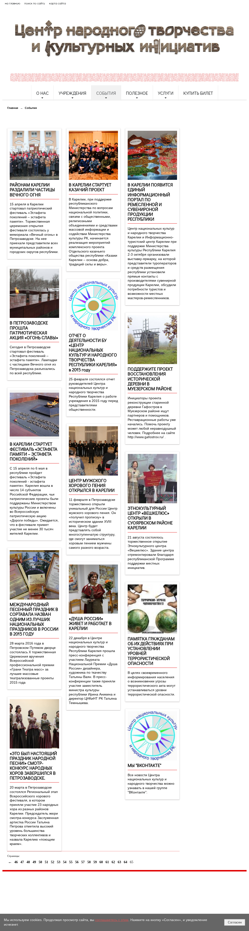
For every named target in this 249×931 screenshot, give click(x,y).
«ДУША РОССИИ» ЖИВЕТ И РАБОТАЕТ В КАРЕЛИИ (90, 623)
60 (101, 862)
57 (83, 862)
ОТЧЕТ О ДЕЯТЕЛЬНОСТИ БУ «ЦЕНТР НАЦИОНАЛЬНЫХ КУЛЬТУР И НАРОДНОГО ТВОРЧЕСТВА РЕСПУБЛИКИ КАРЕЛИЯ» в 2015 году (93, 352)
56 (77, 862)
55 (70, 862)
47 (22, 862)
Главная (12, 107)
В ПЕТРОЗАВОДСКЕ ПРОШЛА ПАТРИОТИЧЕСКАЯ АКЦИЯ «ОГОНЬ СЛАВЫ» (34, 330)
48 (28, 862)
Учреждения (72, 93)
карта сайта (57, 3)
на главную (12, 3)
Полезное (137, 93)
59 (95, 862)
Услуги (165, 93)
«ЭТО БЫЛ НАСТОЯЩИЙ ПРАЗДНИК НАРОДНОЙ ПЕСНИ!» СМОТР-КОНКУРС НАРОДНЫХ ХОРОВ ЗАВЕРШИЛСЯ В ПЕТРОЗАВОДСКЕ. (33, 765)
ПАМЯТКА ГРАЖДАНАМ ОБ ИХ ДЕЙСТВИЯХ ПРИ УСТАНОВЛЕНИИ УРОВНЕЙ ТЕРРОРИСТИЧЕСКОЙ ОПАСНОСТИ (151, 651)
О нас (42, 93)
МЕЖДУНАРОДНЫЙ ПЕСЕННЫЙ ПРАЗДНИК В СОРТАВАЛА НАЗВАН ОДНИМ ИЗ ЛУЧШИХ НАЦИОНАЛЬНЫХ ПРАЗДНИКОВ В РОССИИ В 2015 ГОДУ (34, 619)
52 (52, 862)
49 (34, 862)
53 (58, 862)
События (106, 93)
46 (16, 862)
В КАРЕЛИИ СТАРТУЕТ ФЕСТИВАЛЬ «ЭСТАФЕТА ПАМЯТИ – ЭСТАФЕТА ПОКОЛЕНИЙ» (33, 451)
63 (119, 862)
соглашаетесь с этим (111, 920)
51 (46, 862)
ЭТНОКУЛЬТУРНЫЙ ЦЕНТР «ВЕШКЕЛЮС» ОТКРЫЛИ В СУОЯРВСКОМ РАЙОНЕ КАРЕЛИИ (150, 518)
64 (125, 862)
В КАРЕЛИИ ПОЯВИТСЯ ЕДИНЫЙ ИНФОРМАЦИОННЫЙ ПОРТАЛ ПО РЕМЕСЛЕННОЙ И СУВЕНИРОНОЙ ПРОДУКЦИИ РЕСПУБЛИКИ (150, 202)
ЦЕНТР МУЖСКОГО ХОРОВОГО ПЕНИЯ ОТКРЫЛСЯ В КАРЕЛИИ (92, 485)
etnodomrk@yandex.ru (120, 893)
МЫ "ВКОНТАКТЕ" (144, 765)
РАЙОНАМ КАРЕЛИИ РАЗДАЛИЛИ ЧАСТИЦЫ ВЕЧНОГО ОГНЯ (32, 189)
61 (107, 862)
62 (113, 862)
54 (64, 862)
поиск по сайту (34, 3)
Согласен (235, 922)
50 (40, 862)
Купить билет (198, 93)
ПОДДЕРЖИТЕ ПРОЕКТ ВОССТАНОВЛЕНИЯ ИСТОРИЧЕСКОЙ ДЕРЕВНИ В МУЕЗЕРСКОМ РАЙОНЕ (150, 379)
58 (89, 862)
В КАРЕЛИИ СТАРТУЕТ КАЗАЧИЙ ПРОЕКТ (90, 187)
